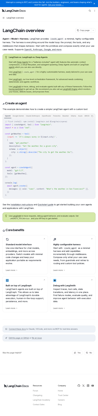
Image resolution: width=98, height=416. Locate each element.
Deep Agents (22, 62)
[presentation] (46, 116)
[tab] (7, 115)
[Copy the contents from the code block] (92, 116)
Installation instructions (22, 204)
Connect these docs (17, 329)
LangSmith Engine (70, 89)
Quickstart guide (45, 204)
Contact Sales (39, 404)
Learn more (10, 270)
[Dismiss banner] (94, 3)
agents (12, 67)
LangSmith (17, 86)
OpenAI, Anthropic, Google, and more (42, 49)
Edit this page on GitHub (19, 338)
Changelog (37, 395)
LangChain (17, 72)
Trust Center (63, 395)
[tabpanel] (49, 158)
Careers (61, 400)
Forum (35, 391)
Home (60, 391)
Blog (60, 404)
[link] (25, 254)
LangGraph (17, 79)
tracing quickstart (16, 89)
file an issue (37, 338)
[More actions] (94, 10)
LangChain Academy (41, 400)
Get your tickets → (56, 5)
